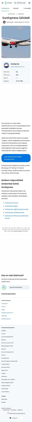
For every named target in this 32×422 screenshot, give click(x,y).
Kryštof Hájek (9, 22)
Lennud (15, 8)
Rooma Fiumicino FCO (7, 343)
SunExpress (5, 8)
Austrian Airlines (5, 385)
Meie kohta (4, 399)
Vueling (3, 373)
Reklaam (20, 410)
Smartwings (4, 388)
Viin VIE (3, 333)
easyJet (3, 349)
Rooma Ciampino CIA (7, 352)
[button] (2, 2)
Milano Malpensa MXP (7, 382)
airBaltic (3, 330)
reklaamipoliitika (18, 231)
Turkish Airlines (5, 364)
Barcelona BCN (5, 367)
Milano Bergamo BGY (7, 346)
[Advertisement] (16, 103)
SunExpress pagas (11, 206)
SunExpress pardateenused (14, 212)
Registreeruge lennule (7, 312)
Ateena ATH (4, 370)
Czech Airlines (5, 391)
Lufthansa (4, 376)
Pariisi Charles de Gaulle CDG (9, 361)
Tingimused (6, 410)
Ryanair (3, 340)
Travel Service (5, 358)
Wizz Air (3, 355)
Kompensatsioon (6, 319)
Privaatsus (13, 410)
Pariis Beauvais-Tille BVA (8, 379)
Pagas (3, 309)
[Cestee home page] (8, 3)
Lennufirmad (11, 14)
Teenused (4, 316)
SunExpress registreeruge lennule (16, 209)
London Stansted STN (7, 337)
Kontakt (3, 402)
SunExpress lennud (11, 203)
